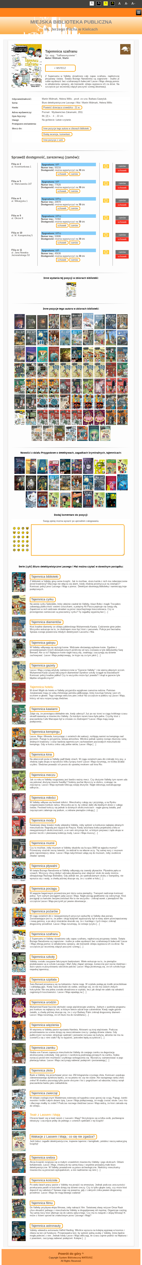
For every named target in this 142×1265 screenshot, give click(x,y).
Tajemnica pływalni (44, 866)
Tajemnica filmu (42, 1203)
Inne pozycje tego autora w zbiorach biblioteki (66, 128)
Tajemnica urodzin (43, 1002)
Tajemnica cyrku (42, 599)
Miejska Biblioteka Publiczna (71, 22)
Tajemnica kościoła (44, 1180)
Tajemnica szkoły (43, 957)
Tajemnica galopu (43, 642)
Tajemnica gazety (43, 665)
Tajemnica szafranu (44, 934)
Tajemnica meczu (43, 775)
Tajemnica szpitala (44, 979)
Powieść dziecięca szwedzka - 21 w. (61, 107)
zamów (74, 174)
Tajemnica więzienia (45, 1025)
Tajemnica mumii (42, 843)
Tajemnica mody (42, 820)
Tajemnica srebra (43, 1157)
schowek (61, 174)
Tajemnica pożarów (44, 911)
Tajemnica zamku (43, 1047)
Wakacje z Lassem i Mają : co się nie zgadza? (63, 1136)
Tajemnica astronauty (46, 1226)
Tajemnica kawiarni (44, 709)
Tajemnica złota (42, 1070)
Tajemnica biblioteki (44, 576)
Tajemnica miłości (43, 797)
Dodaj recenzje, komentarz (56, 134)
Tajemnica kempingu (45, 731)
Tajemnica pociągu (44, 888)
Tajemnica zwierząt (44, 1093)
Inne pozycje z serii (53, 140)
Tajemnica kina (41, 754)
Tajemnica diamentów (46, 622)
